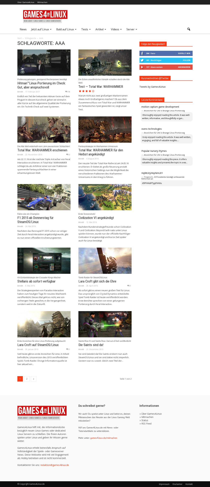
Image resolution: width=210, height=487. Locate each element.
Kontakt (189, 484)
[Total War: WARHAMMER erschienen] (44, 129)
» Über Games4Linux (151, 413)
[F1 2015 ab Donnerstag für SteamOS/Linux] (44, 197)
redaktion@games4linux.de (54, 465)
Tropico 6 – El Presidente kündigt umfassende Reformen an (162, 178)
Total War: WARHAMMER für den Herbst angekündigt (100, 152)
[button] (189, 29)
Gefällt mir (184, 53)
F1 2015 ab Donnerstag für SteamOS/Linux (35, 220)
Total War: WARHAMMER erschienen (42, 150)
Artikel (99, 29)
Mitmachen (42, 2)
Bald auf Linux (65, 29)
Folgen (186, 60)
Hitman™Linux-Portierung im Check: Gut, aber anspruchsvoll (41, 85)
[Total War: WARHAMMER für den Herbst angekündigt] (105, 129)
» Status (144, 420)
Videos (115, 29)
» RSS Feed (145, 423)
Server (130, 29)
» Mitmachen (146, 417)
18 (68, 92)
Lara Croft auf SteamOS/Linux (38, 345)
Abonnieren (184, 67)
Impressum (164, 484)
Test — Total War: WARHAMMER (100, 87)
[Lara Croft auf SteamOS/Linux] (44, 324)
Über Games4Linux (25, 2)
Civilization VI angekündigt (96, 218)
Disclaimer (177, 484)
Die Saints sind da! (91, 345)
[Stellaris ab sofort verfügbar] (44, 261)
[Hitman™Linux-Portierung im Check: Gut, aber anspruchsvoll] (44, 62)
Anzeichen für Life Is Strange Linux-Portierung (164, 110)
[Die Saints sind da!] (105, 324)
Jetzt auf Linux (40, 29)
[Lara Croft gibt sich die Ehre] (105, 261)
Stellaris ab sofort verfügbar (36, 281)
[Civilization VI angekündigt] (105, 197)
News (23, 29)
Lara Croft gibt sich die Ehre (97, 281)
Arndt (20, 91)
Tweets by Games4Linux (152, 86)
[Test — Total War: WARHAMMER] (105, 62)
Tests (84, 29)
